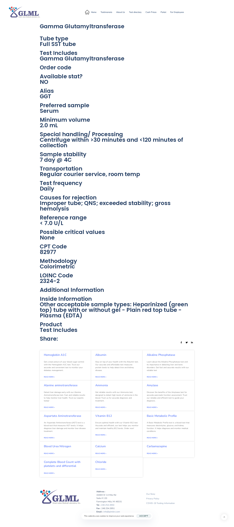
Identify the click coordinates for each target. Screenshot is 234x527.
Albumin (100, 355)
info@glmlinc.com (111, 511)
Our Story (150, 494)
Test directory (135, 12)
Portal (163, 12)
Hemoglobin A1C (55, 355)
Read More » (49, 377)
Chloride (100, 462)
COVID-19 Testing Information (160, 503)
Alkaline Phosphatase (161, 355)
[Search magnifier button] (191, 16)
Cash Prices (151, 12)
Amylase (152, 385)
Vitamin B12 (103, 416)
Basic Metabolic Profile (162, 416)
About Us (120, 12)
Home (94, 12)
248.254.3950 (107, 505)
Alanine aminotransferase (60, 385)
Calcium (100, 446)
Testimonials (106, 12)
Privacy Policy (152, 498)
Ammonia (101, 385)
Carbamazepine (157, 446)
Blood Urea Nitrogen (57, 446)
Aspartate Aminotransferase (62, 416)
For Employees (177, 12)
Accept (143, 516)
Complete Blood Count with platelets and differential (62, 464)
